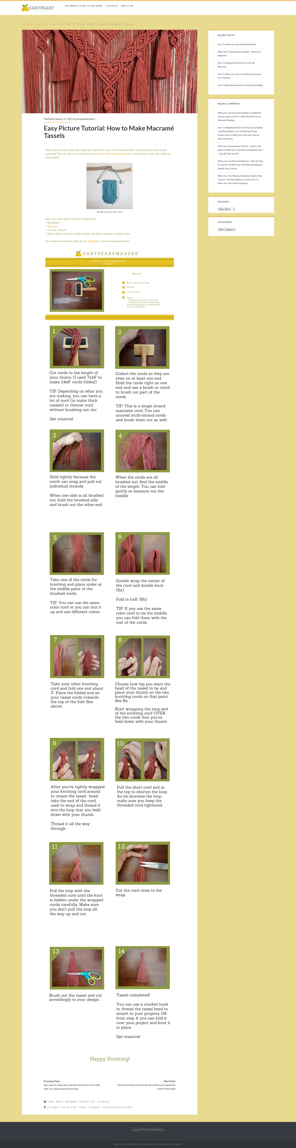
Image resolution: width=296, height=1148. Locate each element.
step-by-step (68, 1107)
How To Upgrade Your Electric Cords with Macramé (236, 65)
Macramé (71, 1102)
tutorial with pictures (117, 1107)
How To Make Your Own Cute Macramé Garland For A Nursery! (239, 76)
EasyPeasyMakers (148, 1129)
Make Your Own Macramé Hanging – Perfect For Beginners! (239, 54)
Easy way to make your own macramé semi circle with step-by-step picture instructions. (72, 1086)
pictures (52, 1107)
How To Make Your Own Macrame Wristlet (237, 44)
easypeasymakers (85, 118)
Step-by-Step (87, 1102)
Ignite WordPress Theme (132, 1144)
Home (26, 24)
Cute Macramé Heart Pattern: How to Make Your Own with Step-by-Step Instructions (239, 135)
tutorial (94, 1107)
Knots (60, 1102)
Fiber (51, 1102)
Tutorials (111, 6)
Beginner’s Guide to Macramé (83, 6)
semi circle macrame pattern (115, 153)
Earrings (52, 226)
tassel (82, 1107)
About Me (127, 6)
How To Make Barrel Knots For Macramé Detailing (240, 85)
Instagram (94, 241)
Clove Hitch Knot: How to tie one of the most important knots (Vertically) (146, 1086)
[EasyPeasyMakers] (38, 8)
